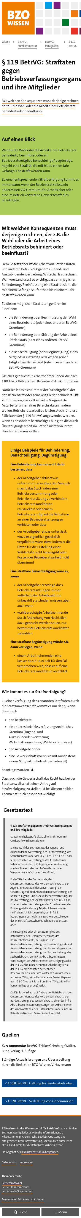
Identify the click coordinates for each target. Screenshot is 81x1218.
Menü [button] (62, 1212)
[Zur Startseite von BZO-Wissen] (18, 18)
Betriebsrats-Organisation (17, 1191)
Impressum (26, 1162)
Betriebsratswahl (12, 1183)
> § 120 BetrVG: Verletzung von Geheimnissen (39, 1101)
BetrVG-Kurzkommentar (27, 44)
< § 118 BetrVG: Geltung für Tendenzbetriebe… (39, 1083)
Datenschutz (9, 1162)
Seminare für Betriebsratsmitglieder (23, 1199)
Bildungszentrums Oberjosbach (39, 1152)
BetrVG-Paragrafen (52, 44)
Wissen (6, 42)
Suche (22, 1212)
